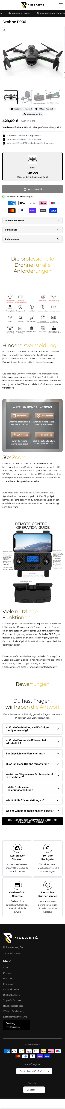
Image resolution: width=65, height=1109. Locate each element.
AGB (5, 967)
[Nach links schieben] (2, 97)
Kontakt (7, 973)
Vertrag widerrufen (13, 1025)
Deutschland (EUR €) (31, 1071)
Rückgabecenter (12, 995)
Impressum (9, 984)
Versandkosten (11, 989)
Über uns (8, 978)
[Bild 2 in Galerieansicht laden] (25, 97)
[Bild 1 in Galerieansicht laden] (11, 97)
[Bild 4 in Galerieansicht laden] (53, 97)
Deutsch (31, 1089)
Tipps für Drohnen (12, 1000)
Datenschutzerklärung (15, 1016)
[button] (3, 5)
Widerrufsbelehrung (13, 1011)
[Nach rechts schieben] (63, 97)
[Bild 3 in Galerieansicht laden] (39, 97)
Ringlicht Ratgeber (13, 1005)
